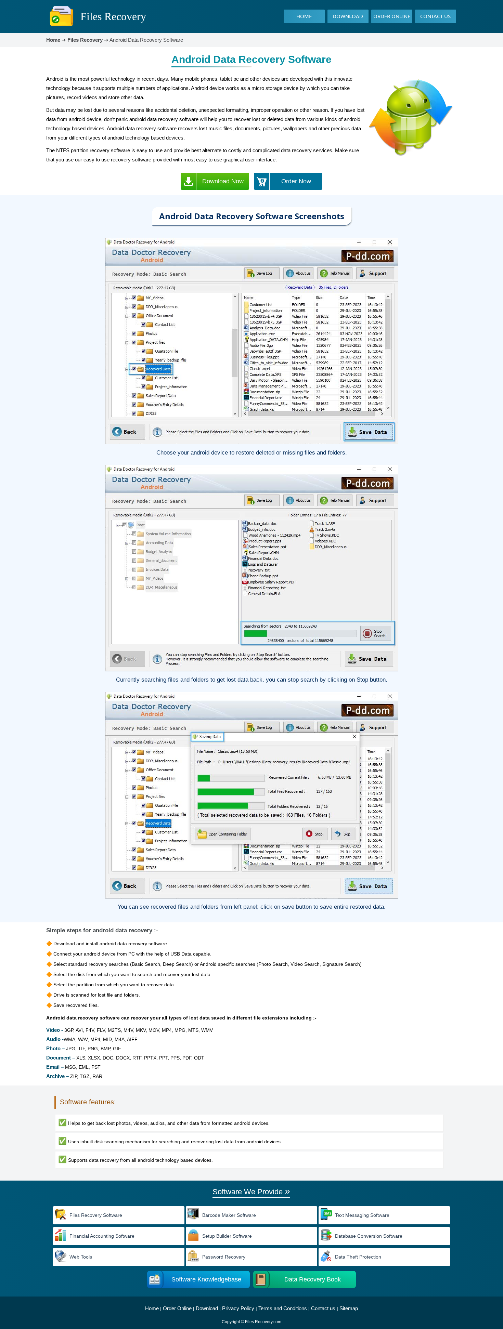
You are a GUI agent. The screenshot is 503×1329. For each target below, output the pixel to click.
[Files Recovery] (62, 26)
